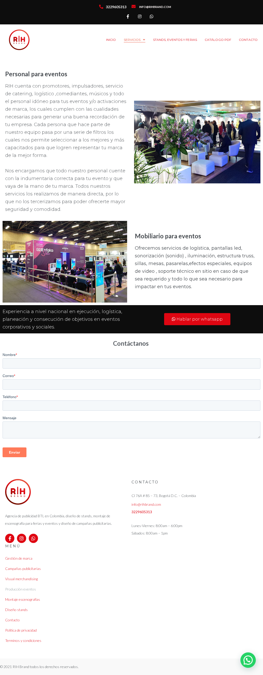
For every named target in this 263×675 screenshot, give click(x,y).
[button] (197, 319)
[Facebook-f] (128, 16)
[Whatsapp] (151, 16)
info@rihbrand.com (146, 504)
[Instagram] (140, 16)
